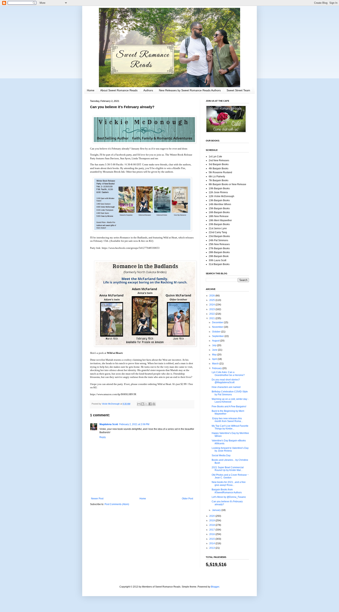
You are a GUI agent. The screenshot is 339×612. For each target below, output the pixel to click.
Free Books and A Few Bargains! (229, 406)
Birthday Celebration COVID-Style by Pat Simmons (230, 393)
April (215, 359)
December (218, 322)
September (218, 336)
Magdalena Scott (108, 424)
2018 (212, 525)
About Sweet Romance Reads (119, 90)
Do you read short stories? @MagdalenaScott (226, 381)
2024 (212, 304)
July (214, 345)
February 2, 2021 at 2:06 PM (134, 424)
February (217, 368)
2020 (212, 516)
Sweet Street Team (238, 90)
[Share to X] (146, 404)
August (216, 340)
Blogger (215, 586)
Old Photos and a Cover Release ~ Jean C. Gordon (230, 476)
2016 (212, 534)
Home (90, 90)
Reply (102, 437)
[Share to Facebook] (150, 404)
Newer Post (97, 498)
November (218, 327)
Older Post (187, 498)
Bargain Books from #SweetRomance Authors (227, 491)
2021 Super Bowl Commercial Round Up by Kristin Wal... (228, 469)
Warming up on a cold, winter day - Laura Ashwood (230, 400)
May (214, 354)
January (216, 510)
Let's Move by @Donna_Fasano (229, 497)
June (215, 350)
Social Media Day (221, 455)
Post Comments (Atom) (117, 504)
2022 (212, 313)
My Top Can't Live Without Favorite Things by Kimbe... (230, 427)
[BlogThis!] (143, 404)
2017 (212, 529)
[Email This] (139, 404)
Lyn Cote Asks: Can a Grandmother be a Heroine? (228, 373)
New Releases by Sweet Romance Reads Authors (190, 90)
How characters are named (226, 387)
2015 (212, 539)
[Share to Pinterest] (154, 404)
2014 (212, 543)
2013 (212, 548)
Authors (148, 90)
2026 (212, 295)
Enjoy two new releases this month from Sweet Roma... (227, 420)
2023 (212, 309)
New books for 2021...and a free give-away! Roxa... (229, 483)
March (215, 363)
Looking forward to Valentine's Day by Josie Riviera (230, 449)
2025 (212, 300)
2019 (212, 520)
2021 (212, 318)
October (216, 331)
